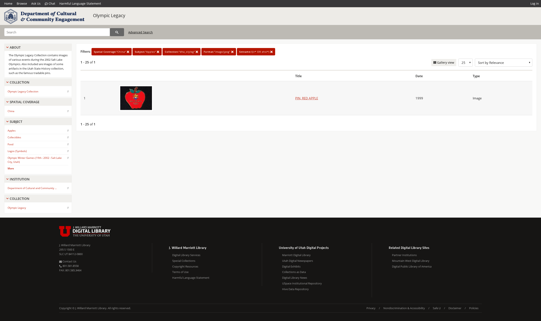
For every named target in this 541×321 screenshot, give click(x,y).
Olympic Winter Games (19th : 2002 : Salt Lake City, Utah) (35, 160)
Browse (22, 3)
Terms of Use (180, 272)
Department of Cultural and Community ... (32, 188)
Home (8, 3)
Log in (534, 3)
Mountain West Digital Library (410, 261)
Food (10, 144)
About (15, 47)
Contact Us (69, 261)
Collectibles (14, 137)
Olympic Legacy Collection (23, 91)
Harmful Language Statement (80, 3)
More (11, 168)
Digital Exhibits (291, 266)
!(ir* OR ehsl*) (254, 51)
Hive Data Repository (295, 289)
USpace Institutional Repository (302, 283)
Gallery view (445, 62)
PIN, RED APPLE (306, 98)
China (11, 111)
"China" (110, 51)
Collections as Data (294, 272)
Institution (20, 179)
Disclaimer (454, 308)
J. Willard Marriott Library (74, 245)
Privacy (371, 308)
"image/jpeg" (217, 51)
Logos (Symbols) (17, 151)
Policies (473, 308)
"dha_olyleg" (180, 51)
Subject (16, 121)
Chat (51, 3)
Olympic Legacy (109, 15)
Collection (19, 82)
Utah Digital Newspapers (297, 261)
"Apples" (146, 51)
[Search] (117, 32)
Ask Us (36, 3)
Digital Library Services (186, 255)
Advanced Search (140, 32)
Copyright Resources (185, 266)
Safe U (437, 308)
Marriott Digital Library (296, 255)
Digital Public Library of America (412, 266)
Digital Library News (294, 278)
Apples (12, 130)
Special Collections (183, 261)
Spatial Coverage (24, 102)
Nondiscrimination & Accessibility (404, 308)
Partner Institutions (404, 255)
